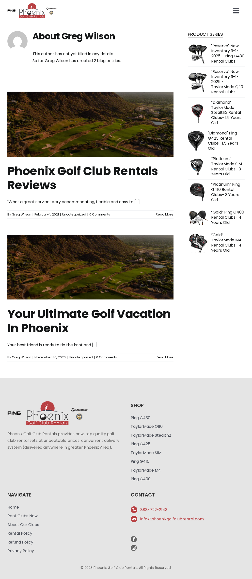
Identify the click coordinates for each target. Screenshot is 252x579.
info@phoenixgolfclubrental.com (172, 519)
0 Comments (99, 214)
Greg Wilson (21, 214)
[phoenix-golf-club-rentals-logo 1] (32, 4)
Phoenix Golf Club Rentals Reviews (82, 178)
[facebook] (134, 539)
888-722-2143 (153, 510)
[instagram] (134, 548)
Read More (164, 214)
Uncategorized (74, 214)
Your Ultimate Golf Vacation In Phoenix (89, 321)
